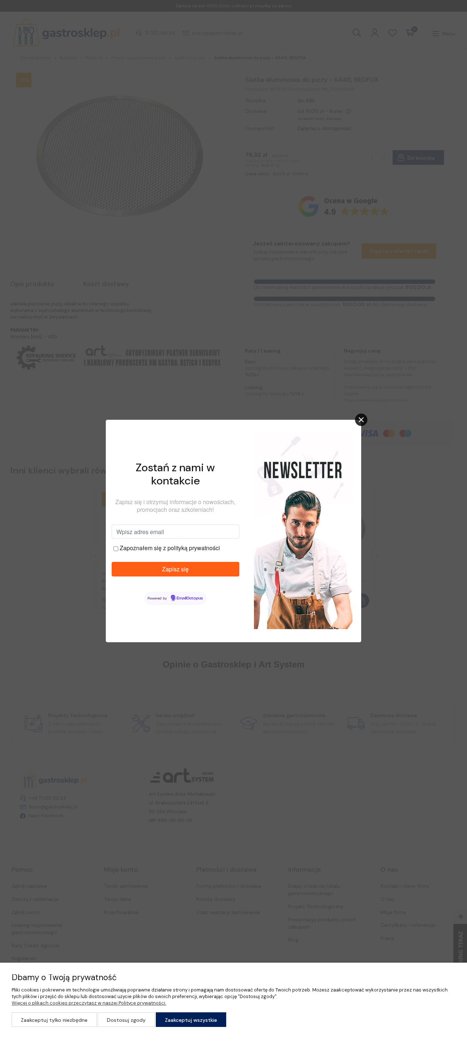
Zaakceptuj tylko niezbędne (54, 1020)
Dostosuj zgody (126, 1020)
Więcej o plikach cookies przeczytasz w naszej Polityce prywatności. (89, 1003)
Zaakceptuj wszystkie (191, 1020)
